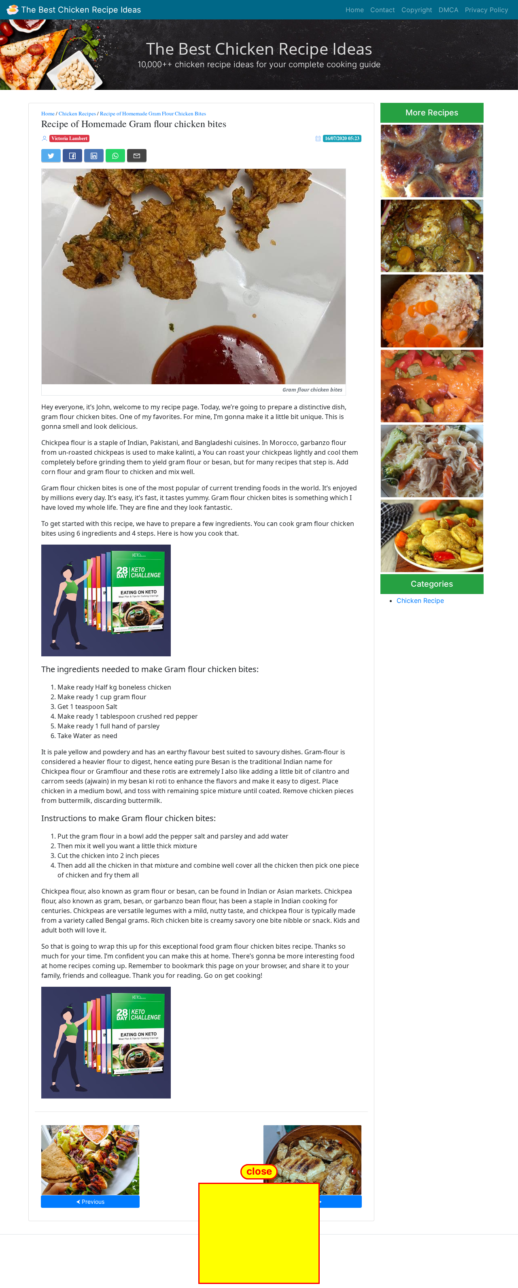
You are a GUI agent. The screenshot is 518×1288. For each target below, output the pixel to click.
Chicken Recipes (77, 113)
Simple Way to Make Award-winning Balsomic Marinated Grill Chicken (312, 1157)
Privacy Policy (486, 10)
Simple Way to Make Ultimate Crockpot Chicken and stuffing (431, 308)
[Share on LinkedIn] (94, 155)
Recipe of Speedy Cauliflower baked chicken (431, 233)
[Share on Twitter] (51, 155)
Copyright (416, 10)
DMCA (449, 10)
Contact (382, 10)
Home (355, 10)
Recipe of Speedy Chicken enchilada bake (426, 384)
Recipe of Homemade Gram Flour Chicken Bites (153, 113)
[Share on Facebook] (72, 155)
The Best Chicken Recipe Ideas (80, 10)
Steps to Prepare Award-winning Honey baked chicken (424, 158)
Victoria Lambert (69, 138)
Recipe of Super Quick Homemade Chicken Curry (426, 533)
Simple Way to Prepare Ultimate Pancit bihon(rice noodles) (426, 458)
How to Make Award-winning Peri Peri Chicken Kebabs (90, 1157)
